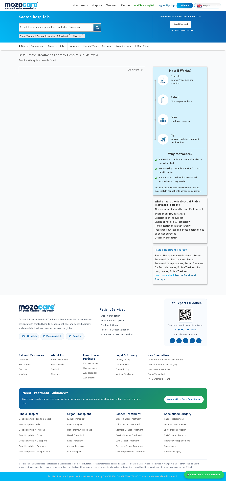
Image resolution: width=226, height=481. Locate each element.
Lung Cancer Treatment (127, 440)
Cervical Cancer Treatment (128, 435)
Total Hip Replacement (175, 424)
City (62, 46)
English (206, 5)
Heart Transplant (75, 435)
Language (74, 46)
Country (51, 46)
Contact (55, 369)
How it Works (80, 5)
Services (106, 46)
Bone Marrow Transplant (79, 430)
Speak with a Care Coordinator (184, 399)
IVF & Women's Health (159, 379)
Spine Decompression (175, 430)
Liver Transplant (75, 424)
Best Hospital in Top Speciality (34, 451)
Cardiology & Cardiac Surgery (162, 364)
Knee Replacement (174, 419)
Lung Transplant (75, 440)
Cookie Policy (122, 369)
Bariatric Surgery (172, 451)
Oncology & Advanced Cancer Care (165, 359)
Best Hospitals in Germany (32, 446)
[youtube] (185, 340)
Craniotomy (170, 446)
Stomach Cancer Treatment (129, 430)
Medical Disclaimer (124, 374)
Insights (23, 374)
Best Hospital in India (29, 424)
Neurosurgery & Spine (159, 369)
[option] (60, 27)
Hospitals (97, 5)
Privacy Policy (122, 359)
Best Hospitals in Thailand (32, 430)
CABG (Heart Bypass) (175, 435)
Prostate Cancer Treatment (129, 446)
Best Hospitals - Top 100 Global (35, 419)
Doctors (125, 5)
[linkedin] (192, 340)
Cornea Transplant (76, 446)
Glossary (55, 374)
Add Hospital (90, 373)
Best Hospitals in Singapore (33, 440)
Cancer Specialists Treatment (130, 451)
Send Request (181, 24)
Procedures (37, 46)
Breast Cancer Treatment (128, 419)
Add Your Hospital (144, 5)
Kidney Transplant (76, 419)
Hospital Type (90, 46)
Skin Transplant (74, 451)
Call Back (185, 5)
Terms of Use (122, 364)
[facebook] (172, 340)
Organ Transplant (156, 374)
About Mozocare (59, 359)
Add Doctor (89, 377)
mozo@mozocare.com (185, 334)
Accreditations (123, 46)
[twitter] (179, 340)
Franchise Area (90, 368)
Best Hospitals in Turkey (31, 435)
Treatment (111, 5)
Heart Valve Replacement (177, 440)
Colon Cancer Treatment (127, 424)
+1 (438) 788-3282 (185, 329)
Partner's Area (90, 363)
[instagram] (199, 340)
